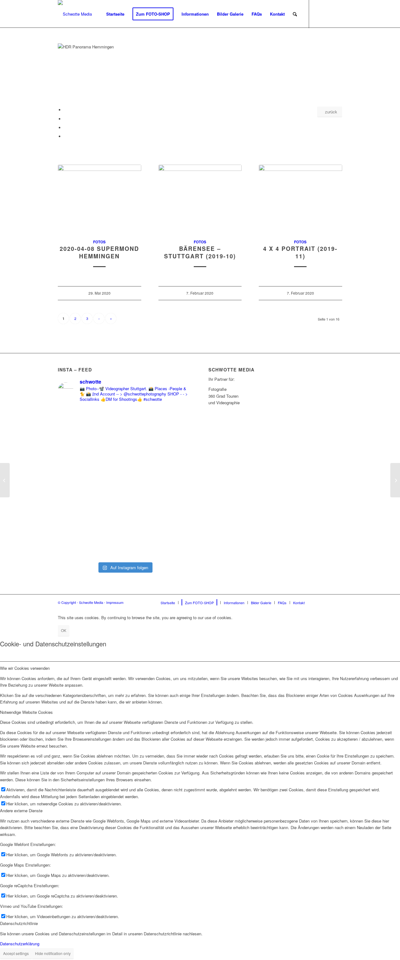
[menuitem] (115, 14)
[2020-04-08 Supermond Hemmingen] (99, 198)
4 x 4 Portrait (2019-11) (300, 252)
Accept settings (16, 953)
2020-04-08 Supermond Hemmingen (99, 252)
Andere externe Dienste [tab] (21, 810)
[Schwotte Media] (75, 14)
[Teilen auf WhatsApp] (65, 128)
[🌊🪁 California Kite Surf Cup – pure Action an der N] (90, 463)
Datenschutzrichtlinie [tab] (19, 923)
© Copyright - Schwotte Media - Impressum (90, 602)
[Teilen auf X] (65, 119)
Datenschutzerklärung (19, 944)
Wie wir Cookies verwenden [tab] (25, 668)
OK (63, 630)
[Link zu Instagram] (328, 13)
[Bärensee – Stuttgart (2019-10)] (200, 198)
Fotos (99, 242)
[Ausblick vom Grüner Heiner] (395, 480)
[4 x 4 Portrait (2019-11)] (300, 198)
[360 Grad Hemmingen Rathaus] (5, 480)
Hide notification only (53, 953)
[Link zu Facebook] (318, 13)
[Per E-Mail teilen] (65, 136)
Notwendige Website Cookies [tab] (26, 712)
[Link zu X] (337, 13)
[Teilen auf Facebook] (65, 110)
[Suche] (295, 14)
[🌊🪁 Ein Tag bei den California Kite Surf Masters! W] (159, 483)
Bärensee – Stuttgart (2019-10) (200, 252)
